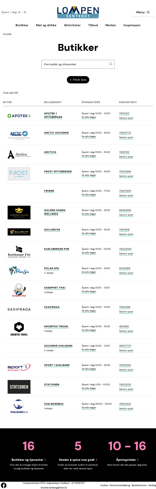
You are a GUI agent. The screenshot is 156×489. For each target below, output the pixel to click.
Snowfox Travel (56, 326)
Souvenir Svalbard (58, 345)
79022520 (125, 403)
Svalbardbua (54, 403)
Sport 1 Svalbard (57, 365)
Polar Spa (51, 268)
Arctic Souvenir (56, 132)
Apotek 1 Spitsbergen (53, 115)
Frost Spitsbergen (58, 171)
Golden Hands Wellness (55, 212)
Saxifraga (52, 307)
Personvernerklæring (120, 485)
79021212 (124, 113)
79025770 (125, 132)
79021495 (124, 307)
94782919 (124, 268)
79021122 (124, 152)
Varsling (152, 485)
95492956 (125, 210)
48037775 (125, 345)
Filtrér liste (79, 80)
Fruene (49, 190)
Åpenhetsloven (139, 485)
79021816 (124, 229)
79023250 (125, 365)
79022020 (125, 384)
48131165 (124, 326)
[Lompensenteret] (78, 12)
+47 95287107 (78, 483)
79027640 (125, 190)
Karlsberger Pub (56, 249)
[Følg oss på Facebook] (3, 485)
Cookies (104, 485)
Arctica (50, 152)
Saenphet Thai (55, 287)
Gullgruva (52, 229)
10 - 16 (14, 12)
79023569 (125, 171)
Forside (7, 34)
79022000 (125, 249)
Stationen (51, 384)
